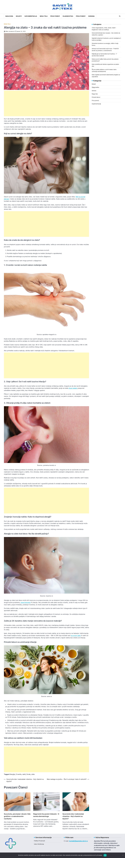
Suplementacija (31, 16)
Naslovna (9, 16)
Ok (105, 855)
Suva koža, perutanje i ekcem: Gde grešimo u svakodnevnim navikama (17, 816)
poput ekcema (25, 602)
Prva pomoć (55, 16)
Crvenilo (19, 774)
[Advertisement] (46, 103)
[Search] (119, 16)
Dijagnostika (68, 16)
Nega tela (43, 16)
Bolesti (19, 16)
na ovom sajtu (76, 635)
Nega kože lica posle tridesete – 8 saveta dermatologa (46, 815)
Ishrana (91, 16)
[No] (123, 855)
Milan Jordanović (10, 31)
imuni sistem (73, 388)
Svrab (28, 774)
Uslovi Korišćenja (39, 844)
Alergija (12, 774)
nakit (24, 774)
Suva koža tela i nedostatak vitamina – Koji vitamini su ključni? (73, 816)
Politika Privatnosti (39, 841)
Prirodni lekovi (96, 97)
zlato (33, 774)
